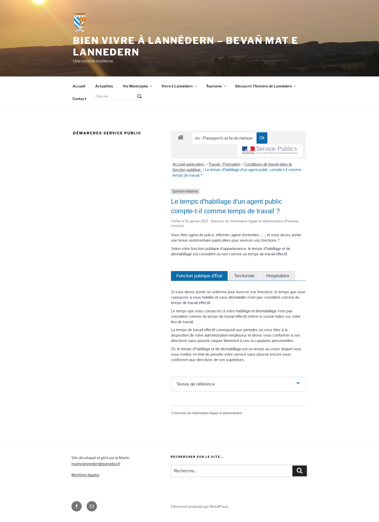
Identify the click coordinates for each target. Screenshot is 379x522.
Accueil (78, 86)
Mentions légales (85, 474)
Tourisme (214, 86)
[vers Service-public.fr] (270, 150)
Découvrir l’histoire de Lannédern (263, 86)
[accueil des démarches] (180, 137)
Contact (79, 98)
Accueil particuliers (188, 164)
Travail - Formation (225, 164)
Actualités (104, 86)
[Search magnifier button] (139, 96)
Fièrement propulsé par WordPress (199, 506)
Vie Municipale (135, 86)
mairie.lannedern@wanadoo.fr (95, 463)
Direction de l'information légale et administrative (208, 413)
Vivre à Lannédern (177, 86)
